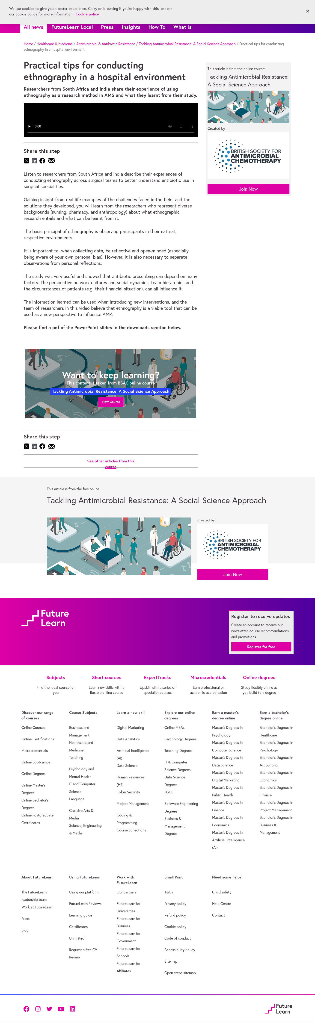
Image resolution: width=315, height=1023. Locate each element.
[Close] (308, 11)
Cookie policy (175, 926)
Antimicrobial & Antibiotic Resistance (105, 43)
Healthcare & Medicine (55, 43)
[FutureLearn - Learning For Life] (278, 1008)
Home (28, 43)
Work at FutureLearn (37, 907)
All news (33, 27)
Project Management (133, 803)
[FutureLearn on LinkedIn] (72, 1008)
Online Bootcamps (35, 762)
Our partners (126, 892)
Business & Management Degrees (174, 826)
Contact (218, 915)
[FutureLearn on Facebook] (27, 1008)
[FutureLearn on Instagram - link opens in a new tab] (38, 1008)
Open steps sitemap (180, 972)
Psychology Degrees (180, 739)
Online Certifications (37, 739)
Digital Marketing (130, 727)
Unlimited (76, 938)
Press (107, 27)
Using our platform (83, 892)
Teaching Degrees (178, 750)
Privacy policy (175, 903)
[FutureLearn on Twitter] (49, 1008)
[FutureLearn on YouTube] (61, 1008)
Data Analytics (128, 739)
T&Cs (168, 892)
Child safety (221, 892)
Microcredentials (34, 750)
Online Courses (33, 727)
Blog (25, 930)
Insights (131, 27)
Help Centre (221, 903)
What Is (182, 27)
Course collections (131, 830)
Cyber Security (128, 792)
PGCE (168, 792)
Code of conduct (177, 938)
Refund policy (175, 915)
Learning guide (80, 915)
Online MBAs (174, 727)
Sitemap (170, 961)
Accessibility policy (179, 949)
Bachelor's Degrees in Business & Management (276, 825)
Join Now (248, 189)
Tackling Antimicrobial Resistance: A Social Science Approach (187, 43)
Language (76, 799)
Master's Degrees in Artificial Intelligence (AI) (228, 840)
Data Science (127, 765)
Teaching (76, 757)
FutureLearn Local (72, 27)
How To (157, 27)
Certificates (78, 926)
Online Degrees (33, 773)
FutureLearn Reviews (85, 903)
